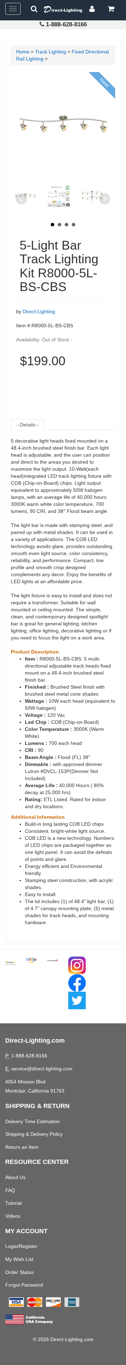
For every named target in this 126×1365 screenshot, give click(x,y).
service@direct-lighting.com (41, 1068)
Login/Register (21, 1246)
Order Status (19, 1272)
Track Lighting (50, 51)
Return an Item (21, 1147)
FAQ (10, 1190)
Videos (12, 1216)
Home (22, 51)
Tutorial (13, 1203)
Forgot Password (24, 1285)
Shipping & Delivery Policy (34, 1134)
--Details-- (27, 424)
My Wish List (19, 1259)
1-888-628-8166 (66, 24)
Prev (21, 199)
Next (104, 199)
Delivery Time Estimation (32, 1121)
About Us (15, 1177)
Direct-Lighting (39, 311)
